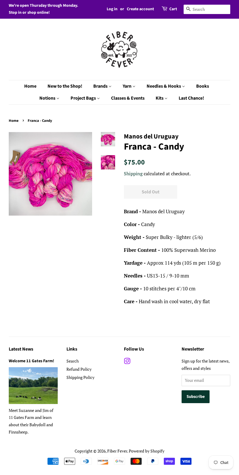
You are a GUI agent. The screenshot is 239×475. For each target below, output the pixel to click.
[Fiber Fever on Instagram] (127, 362)
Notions (47, 98)
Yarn (127, 86)
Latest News (21, 349)
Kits (160, 98)
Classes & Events (128, 98)
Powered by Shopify (146, 451)
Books (202, 86)
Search (72, 361)
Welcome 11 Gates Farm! (31, 361)
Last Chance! (191, 98)
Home (30, 86)
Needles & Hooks (164, 86)
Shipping (133, 173)
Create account (140, 9)
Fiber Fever (117, 451)
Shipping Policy (80, 377)
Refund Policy (79, 369)
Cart (173, 9)
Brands (100, 86)
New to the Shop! (65, 86)
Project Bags (84, 98)
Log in (112, 9)
